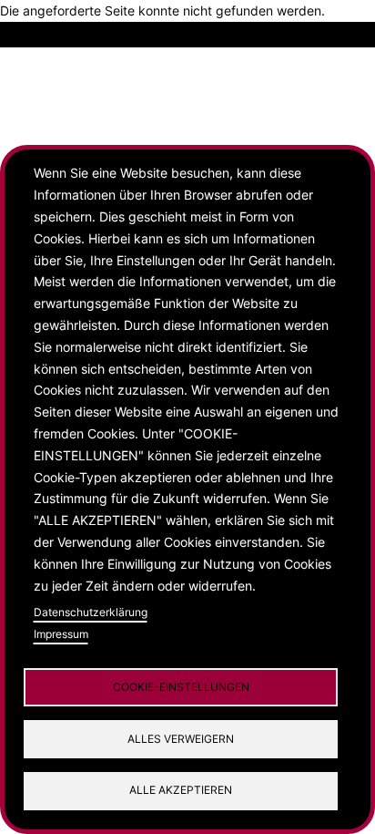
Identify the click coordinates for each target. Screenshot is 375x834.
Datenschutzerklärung (90, 612)
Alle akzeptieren (180, 790)
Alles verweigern (180, 739)
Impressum (61, 634)
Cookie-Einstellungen (181, 687)
